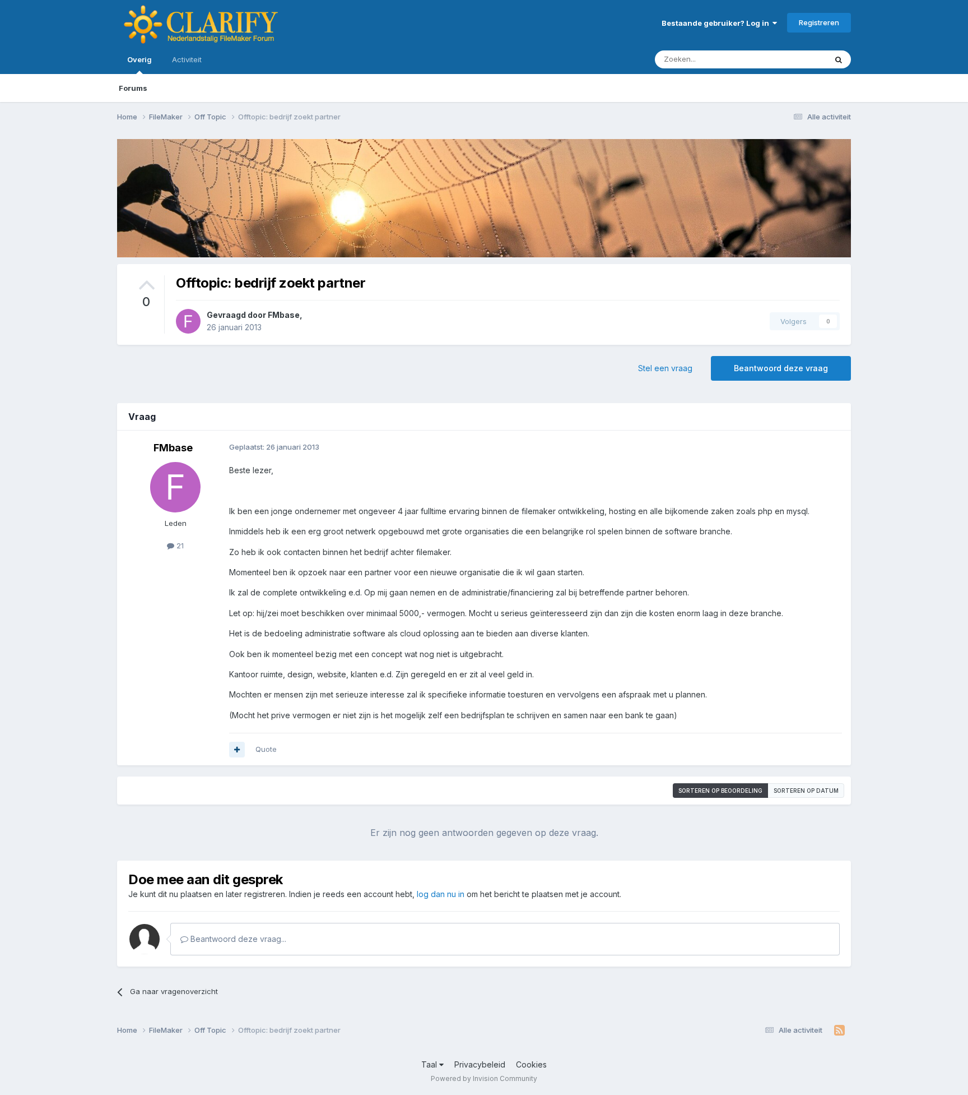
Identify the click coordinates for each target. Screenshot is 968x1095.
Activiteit (187, 59)
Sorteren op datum (806, 790)
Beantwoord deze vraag (781, 368)
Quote (266, 749)
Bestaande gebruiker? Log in (717, 23)
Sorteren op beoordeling (720, 790)
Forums (133, 88)
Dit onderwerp (787, 59)
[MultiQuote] (237, 749)
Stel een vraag (665, 368)
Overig (139, 59)
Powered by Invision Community (484, 1078)
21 (179, 545)
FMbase (284, 315)
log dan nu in (440, 894)
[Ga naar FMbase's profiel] (188, 321)
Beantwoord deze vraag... (237, 939)
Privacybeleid (479, 1064)
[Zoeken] (838, 59)
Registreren (819, 22)
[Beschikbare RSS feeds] (839, 1030)
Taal (430, 1064)
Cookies (531, 1064)
